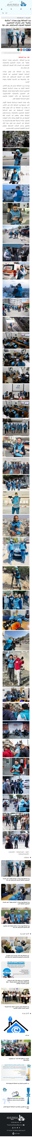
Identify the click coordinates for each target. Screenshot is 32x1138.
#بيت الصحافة (20, 852)
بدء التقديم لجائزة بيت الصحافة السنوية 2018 (17, 1083)
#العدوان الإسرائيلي (23, 854)
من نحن (27, 1035)
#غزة (27, 852)
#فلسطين (11, 852)
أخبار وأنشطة (20, 17)
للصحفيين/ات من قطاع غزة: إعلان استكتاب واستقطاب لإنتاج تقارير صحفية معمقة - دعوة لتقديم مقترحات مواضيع (17, 982)
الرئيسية (28, 17)
